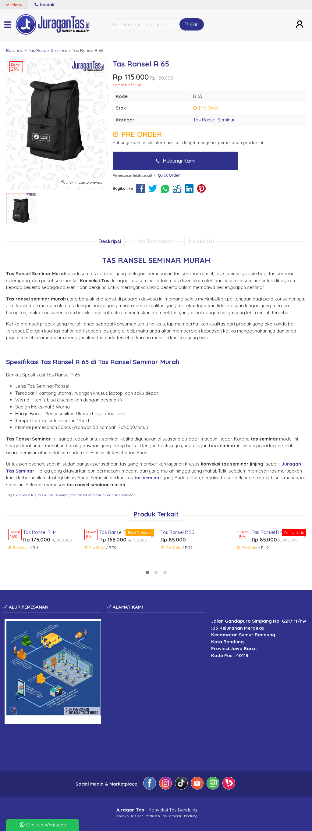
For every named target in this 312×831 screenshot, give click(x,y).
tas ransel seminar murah (92, 495)
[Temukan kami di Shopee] (197, 784)
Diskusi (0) (201, 241)
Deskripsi (109, 241)
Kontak (46, 4)
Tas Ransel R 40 (268, 532)
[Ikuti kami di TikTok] (181, 784)
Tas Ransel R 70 (116, 532)
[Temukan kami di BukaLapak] (228, 784)
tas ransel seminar (53, 495)
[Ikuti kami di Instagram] (165, 784)
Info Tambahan (154, 241)
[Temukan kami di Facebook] (149, 784)
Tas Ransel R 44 (40, 532)
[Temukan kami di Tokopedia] (213, 784)
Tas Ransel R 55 (177, 532)
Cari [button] (194, 24)
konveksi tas (26, 495)
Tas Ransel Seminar (214, 120)
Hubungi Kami (178, 160)
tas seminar (125, 495)
